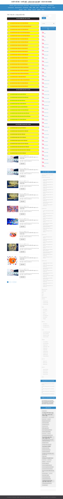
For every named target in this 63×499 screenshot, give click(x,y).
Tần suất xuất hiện (46, 134)
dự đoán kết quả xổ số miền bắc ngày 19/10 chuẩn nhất (29, 208)
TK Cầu (25, 9)
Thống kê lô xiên (46, 112)
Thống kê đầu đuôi (46, 105)
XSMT (37, 7)
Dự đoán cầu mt (44, 5)
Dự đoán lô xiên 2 (45, 442)
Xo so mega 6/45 (46, 62)
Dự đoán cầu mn (51, 5)
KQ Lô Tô (34, 9)
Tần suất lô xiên (44, 485)
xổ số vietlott (45, 58)
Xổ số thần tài (46, 87)
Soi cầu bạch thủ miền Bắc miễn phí (47, 468)
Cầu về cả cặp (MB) (46, 98)
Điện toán (20, 9)
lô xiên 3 (43, 461)
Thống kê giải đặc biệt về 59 (46, 483)
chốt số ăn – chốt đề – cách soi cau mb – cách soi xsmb (31, 2)
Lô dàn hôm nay (44, 459)
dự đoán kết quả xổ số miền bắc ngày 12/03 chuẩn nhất (29, 195)
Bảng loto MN (45, 362)
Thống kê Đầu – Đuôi (46, 346)
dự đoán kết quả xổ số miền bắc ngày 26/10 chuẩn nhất (29, 233)
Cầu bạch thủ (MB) (45, 336)
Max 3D (45, 69)
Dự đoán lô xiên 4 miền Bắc (46, 444)
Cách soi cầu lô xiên (45, 422)
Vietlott (53, 7)
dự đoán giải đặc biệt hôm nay (47, 435)
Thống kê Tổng (46, 130)
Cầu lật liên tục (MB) (46, 94)
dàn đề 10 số (49, 433)
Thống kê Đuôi (46, 123)
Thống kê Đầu (45, 349)
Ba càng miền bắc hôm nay (47, 415)
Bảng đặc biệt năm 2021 (46, 420)
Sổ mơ (43, 9)
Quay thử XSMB (46, 152)
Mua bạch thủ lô (48, 461)
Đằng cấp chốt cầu (18, 7)
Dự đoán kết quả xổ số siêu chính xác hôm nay (47, 440)
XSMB (30, 7)
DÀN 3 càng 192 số (45, 428)
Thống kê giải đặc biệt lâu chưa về (47, 481)
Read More (22, 163)
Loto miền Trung (46, 148)
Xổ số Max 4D (45, 310)
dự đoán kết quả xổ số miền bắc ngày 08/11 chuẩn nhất (29, 170)
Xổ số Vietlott (45, 309)
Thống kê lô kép (46, 116)
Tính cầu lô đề (25, 7)
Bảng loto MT (45, 361)
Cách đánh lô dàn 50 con (45, 424)
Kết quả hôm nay (43, 7)
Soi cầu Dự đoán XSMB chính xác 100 (48, 471)
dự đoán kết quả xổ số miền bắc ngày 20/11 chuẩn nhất (29, 157)
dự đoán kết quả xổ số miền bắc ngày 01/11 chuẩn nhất (29, 258)
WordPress (54, 497)
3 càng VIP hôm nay (47, 413)
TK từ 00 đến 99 (45, 341)
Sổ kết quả (49, 7)
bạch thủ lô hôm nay (44, 417)
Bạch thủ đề (49, 419)
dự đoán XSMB (46, 446)
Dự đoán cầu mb (11, 7)
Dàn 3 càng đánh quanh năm (47, 429)
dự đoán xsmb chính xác (46, 449)
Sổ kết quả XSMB (45, 304)
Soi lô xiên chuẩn (45, 475)
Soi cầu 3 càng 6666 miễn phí (47, 465)
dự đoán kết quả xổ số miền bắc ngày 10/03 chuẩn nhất (29, 183)
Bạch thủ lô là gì (44, 419)
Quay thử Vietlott (45, 369)
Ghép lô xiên (44, 456)
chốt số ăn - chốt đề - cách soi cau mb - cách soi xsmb (21, 497)
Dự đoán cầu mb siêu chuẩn (35, 5)
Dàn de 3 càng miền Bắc (46, 431)
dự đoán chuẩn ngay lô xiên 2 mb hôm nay (48, 393)
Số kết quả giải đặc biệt (46, 476)
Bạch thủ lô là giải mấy (51, 417)
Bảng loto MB (45, 364)
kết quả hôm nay (46, 44)
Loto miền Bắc (46, 141)
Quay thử (38, 9)
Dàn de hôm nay (44, 433)
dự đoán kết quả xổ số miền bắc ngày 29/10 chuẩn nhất (29, 246)
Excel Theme (46, 497)
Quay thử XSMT (46, 159)
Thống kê (29, 9)
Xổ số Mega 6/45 (45, 315)
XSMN (34, 7)
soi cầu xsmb (50, 473)
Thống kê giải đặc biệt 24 (46, 478)
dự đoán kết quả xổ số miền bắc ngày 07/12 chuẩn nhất (29, 271)
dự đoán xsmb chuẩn (45, 448)
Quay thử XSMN (45, 372)
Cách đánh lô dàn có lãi (45, 426)
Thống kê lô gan (45, 354)
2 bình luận (27, 155)
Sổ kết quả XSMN (46, 51)
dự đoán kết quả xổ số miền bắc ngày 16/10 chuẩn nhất (29, 220)
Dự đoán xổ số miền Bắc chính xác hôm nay (47, 454)
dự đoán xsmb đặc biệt (46, 451)
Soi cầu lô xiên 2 (45, 473)
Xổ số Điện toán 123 (46, 325)
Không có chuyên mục (47, 458)
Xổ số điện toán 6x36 (46, 80)
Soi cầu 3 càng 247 (45, 463)
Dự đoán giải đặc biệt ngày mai (47, 437)
